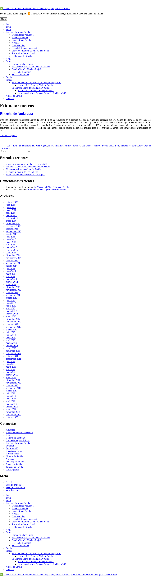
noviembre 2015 (13, 226)
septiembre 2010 (13, 388)
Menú (3, 19)
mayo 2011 (11, 367)
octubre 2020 (12, 202)
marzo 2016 (11, 215)
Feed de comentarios (15, 487)
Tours (8, 27)
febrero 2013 (12, 313)
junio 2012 (11, 335)
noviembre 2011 (13, 353)
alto (45, 145)
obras (111, 145)
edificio (68, 145)
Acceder (10, 482)
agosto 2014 (11, 266)
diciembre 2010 (13, 380)
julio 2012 (10, 332)
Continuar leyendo (8, 135)
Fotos (8, 29)
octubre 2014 (12, 260)
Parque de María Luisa (22, 64)
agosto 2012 (11, 329)
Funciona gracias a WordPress (103, 574)
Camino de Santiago (15, 437)
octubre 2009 (12, 417)
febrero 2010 (12, 406)
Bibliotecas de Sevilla (22, 56)
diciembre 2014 (13, 255)
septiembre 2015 (13, 231)
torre (141, 145)
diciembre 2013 (13, 287)
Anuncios (10, 429)
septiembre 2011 (13, 359)
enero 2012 (11, 348)
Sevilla (9, 77)
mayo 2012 (11, 337)
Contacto (10, 98)
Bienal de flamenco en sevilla (25, 48)
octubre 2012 (12, 324)
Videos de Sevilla (14, 96)
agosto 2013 (11, 297)
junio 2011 (11, 364)
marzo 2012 (11, 343)
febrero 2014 (12, 282)
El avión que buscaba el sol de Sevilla (23, 169)
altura (50, 145)
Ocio (8, 61)
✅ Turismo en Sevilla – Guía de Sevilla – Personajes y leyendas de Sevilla (35, 8)
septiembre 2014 (13, 263)
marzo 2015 (11, 247)
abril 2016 (10, 213)
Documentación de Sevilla (18, 32)
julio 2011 (10, 361)
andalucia (59, 145)
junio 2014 (11, 271)
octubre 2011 (12, 356)
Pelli (117, 145)
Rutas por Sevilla (20, 37)
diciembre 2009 (13, 412)
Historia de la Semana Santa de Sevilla (36, 90)
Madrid (97, 145)
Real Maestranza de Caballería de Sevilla (31, 66)
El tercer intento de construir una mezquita (25, 174)
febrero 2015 (12, 250)
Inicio (8, 24)
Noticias (15, 42)
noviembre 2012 (13, 321)
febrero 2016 (12, 218)
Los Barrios (87, 145)
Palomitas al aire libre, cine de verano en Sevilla (28, 166)
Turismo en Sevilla (14, 467)
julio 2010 (10, 393)
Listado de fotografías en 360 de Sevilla (30, 50)
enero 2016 (11, 220)
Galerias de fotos (14, 451)
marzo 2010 (11, 404)
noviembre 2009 (13, 414)
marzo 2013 (11, 311)
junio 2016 (11, 207)
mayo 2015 (11, 242)
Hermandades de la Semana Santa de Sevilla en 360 (42, 93)
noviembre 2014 (13, 258)
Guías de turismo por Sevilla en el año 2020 (26, 164)
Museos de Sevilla (20, 74)
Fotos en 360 (12, 448)
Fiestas (9, 80)
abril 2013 (10, 308)
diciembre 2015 (13, 223)
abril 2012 (10, 340)
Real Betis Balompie (21, 72)
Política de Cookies (80, 574)
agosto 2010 (11, 390)
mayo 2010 (11, 398)
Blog (8, 58)
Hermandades (18, 45)
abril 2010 (10, 401)
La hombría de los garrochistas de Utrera (47, 189)
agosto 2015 (11, 234)
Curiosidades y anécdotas (17, 440)
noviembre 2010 (13, 382)
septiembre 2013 (13, 295)
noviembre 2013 (13, 290)
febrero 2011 (12, 374)
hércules (76, 145)
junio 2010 (11, 396)
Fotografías (11, 445)
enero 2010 (11, 409)
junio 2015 (11, 239)
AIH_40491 (13, 145)
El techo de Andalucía (16, 113)
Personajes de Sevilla (21, 40)
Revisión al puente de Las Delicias (22, 172)
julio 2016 (10, 205)
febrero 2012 (12, 345)
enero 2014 (11, 284)
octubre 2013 (12, 292)
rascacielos (125, 145)
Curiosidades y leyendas (23, 34)
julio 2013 (10, 300)
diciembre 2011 (13, 351)
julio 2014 (10, 268)
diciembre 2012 (13, 319)
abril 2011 (10, 369)
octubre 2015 (12, 228)
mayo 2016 (11, 210)
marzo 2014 (11, 279)
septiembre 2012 (13, 327)
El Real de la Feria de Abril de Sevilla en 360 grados (36, 82)
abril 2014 (10, 276)
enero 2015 (11, 252)
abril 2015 (10, 244)
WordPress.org (13, 490)
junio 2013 (11, 303)
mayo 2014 (11, 274)
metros (105, 145)
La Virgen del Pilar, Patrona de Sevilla (51, 187)
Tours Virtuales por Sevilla (24, 53)
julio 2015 (10, 236)
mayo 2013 (11, 305)
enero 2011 (11, 377)
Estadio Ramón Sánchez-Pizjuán (27, 69)
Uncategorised (12, 469)
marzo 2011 (11, 372)
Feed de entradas (14, 485)
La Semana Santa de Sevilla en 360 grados (31, 88)
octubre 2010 (12, 385)
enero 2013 (11, 316)
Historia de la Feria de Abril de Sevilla (35, 85)
